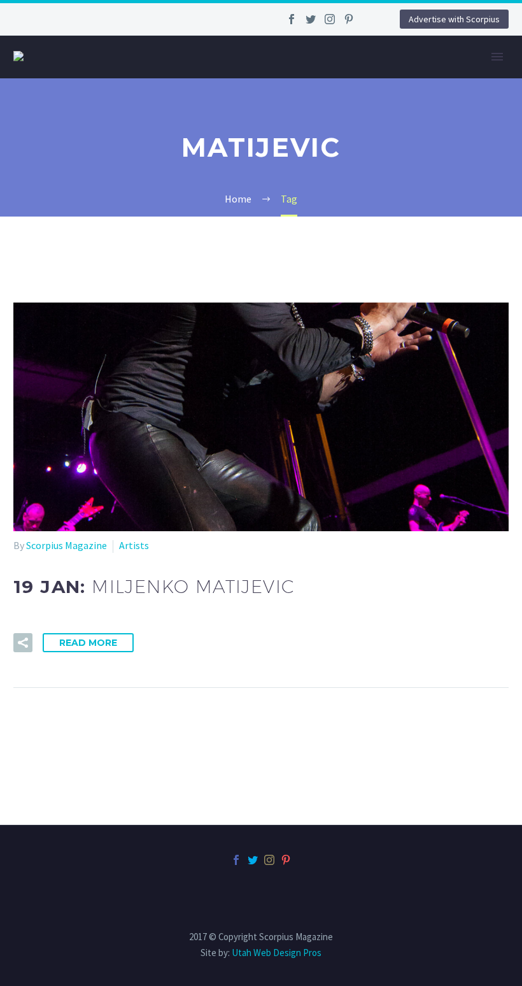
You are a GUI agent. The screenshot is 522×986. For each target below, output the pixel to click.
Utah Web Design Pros (276, 953)
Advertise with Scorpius (454, 19)
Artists (134, 545)
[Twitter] (310, 19)
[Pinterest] (348, 19)
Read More (88, 642)
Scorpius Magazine (66, 545)
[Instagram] (329, 19)
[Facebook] (291, 19)
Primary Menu (497, 56)
